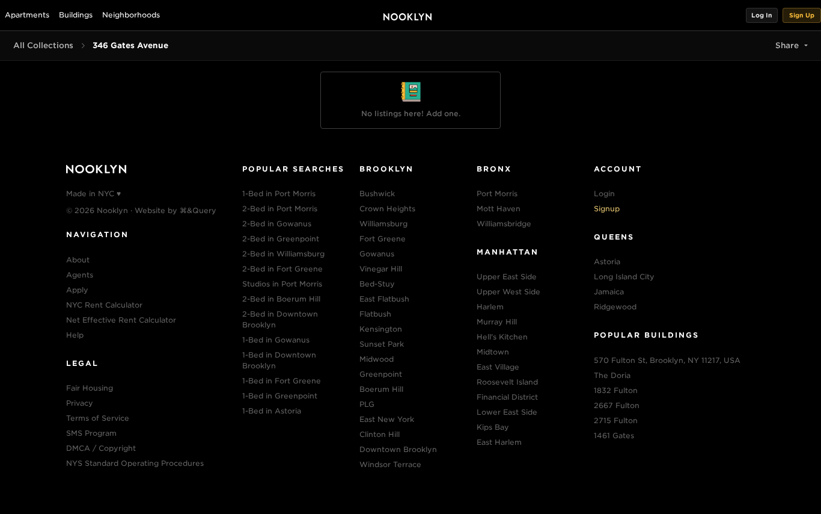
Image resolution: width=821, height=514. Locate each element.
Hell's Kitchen (502, 336)
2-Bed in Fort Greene (282, 268)
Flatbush (375, 313)
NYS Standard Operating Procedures (135, 463)
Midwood (376, 359)
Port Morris (497, 193)
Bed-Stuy (377, 283)
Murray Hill (497, 321)
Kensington (380, 328)
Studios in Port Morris (282, 283)
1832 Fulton (616, 390)
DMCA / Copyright (101, 448)
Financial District (507, 396)
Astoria (607, 261)
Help (75, 334)
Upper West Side (508, 291)
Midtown (493, 351)
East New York (386, 419)
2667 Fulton (616, 405)
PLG (366, 404)
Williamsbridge (504, 223)
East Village (498, 366)
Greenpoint (380, 374)
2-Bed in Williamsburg (283, 253)
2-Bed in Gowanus (276, 223)
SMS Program (91, 433)
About (78, 259)
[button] (762, 15)
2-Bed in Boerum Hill (281, 298)
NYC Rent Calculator (104, 304)
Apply (77, 289)
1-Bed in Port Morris (279, 193)
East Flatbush (384, 298)
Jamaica (609, 291)
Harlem (490, 306)
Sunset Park (381, 343)
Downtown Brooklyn (398, 449)
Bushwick (377, 193)
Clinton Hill (379, 434)
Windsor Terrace (390, 464)
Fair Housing (89, 387)
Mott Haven (498, 208)
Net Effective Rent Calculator (121, 319)
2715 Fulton (616, 420)
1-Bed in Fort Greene (281, 380)
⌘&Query (198, 210)
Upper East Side (507, 276)
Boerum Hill (381, 389)
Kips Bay (493, 427)
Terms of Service (97, 418)
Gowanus (376, 253)
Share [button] (787, 45)
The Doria (612, 375)
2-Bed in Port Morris (279, 208)
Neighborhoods (131, 14)
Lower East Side (507, 411)
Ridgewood (615, 306)
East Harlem (499, 442)
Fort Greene (382, 238)
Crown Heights (387, 208)
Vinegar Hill (380, 268)
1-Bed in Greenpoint (279, 395)
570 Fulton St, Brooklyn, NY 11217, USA (667, 360)
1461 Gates (614, 435)
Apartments (27, 14)
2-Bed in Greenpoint (280, 238)
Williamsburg (383, 223)
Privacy (79, 402)
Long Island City (624, 276)
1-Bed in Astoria (271, 410)
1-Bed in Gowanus (276, 339)
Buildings (76, 14)
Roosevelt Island (507, 381)
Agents (79, 274)
